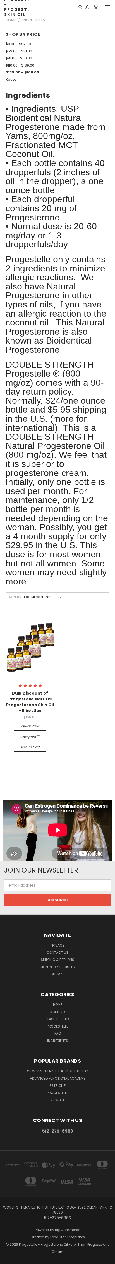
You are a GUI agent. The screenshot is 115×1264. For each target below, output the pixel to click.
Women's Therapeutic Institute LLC (57, 1071)
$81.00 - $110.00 (19, 58)
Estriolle (58, 1085)
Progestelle (57, 1026)
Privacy (57, 945)
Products (57, 1011)
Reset (11, 79)
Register (67, 967)
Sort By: (15, 596)
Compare (28, 736)
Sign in (46, 967)
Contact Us (57, 952)
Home (57, 1004)
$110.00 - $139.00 (20, 65)
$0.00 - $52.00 (18, 44)
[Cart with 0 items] (96, 7)
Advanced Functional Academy (57, 1078)
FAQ (57, 1033)
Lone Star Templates (67, 1237)
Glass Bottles (57, 1019)
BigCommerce (67, 1229)
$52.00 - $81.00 (19, 51)
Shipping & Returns (57, 959)
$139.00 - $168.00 (22, 72)
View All (57, 1100)
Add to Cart (30, 747)
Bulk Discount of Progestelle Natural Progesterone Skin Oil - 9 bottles (30, 701)
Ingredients (57, 1040)
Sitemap (57, 974)
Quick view (30, 726)
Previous (9, 1258)
